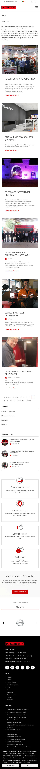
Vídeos (9, 679)
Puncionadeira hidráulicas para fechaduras (19, 747)
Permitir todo (29, 765)
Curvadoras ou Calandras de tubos (17, 715)
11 (15, 400)
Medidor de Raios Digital (14, 722)
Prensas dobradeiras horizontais (16, 739)
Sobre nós (10, 692)
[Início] (8, 7)
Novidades (4, 420)
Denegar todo (11, 765)
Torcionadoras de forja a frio (15, 744)
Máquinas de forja (12, 734)
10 (11, 400)
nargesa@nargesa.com (12, 661)
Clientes (9, 697)
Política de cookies (16, 762)
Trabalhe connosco (10, 1)
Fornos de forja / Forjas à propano (16, 717)
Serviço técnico (11, 682)
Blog (8, 687)
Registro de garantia (12, 685)
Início (3, 21)
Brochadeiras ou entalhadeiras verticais (18, 709)
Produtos (9, 677)
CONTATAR (10, 700)
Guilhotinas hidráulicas (13, 720)
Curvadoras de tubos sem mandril (16, 712)
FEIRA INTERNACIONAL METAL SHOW (20, 79)
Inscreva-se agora (20, 592)
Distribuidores (11, 695)
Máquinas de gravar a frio (14, 736)
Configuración (26, 762)
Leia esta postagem (11, 95)
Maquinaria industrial (7, 416)
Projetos (10, 258)
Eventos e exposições (14, 377)
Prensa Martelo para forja (14, 729)
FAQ (8, 690)
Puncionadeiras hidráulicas (14, 741)
